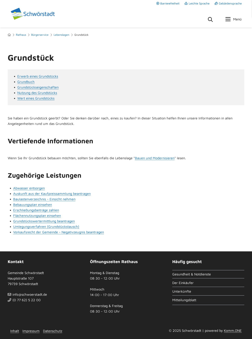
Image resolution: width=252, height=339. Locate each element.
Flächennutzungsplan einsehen (37, 216)
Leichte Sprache (199, 3)
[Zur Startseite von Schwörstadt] (33, 14)
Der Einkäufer (183, 283)
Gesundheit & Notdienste (191, 274)
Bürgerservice (40, 34)
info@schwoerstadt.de (30, 294)
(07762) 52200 (27, 300)
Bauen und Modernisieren (155, 158)
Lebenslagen (61, 34)
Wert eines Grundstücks (36, 98)
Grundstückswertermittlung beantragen (44, 221)
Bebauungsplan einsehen (32, 205)
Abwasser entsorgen (29, 188)
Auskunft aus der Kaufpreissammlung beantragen (52, 194)
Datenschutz (52, 331)
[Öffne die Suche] (210, 20)
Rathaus (21, 34)
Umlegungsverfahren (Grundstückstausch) (46, 227)
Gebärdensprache (230, 3)
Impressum (31, 331)
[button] (233, 19)
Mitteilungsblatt (184, 300)
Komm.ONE (233, 330)
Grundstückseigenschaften (38, 87)
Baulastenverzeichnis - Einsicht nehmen (44, 199)
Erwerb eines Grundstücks (37, 76)
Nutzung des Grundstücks (37, 93)
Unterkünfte (181, 291)
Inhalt (14, 331)
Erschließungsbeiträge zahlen (36, 210)
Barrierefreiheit (169, 3)
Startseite (9, 35)
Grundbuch (26, 82)
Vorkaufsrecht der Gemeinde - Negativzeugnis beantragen (58, 232)
